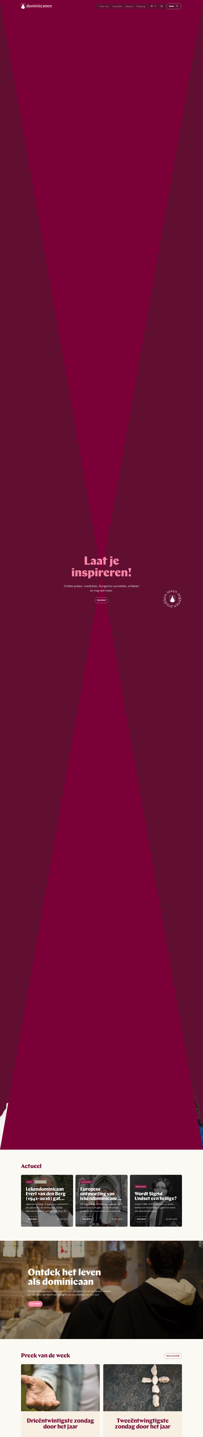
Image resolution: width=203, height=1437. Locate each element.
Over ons (104, 6)
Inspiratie (117, 6)
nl (152, 6)
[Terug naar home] (38, 6)
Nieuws (129, 6)
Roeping (141, 6)
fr (155, 6)
